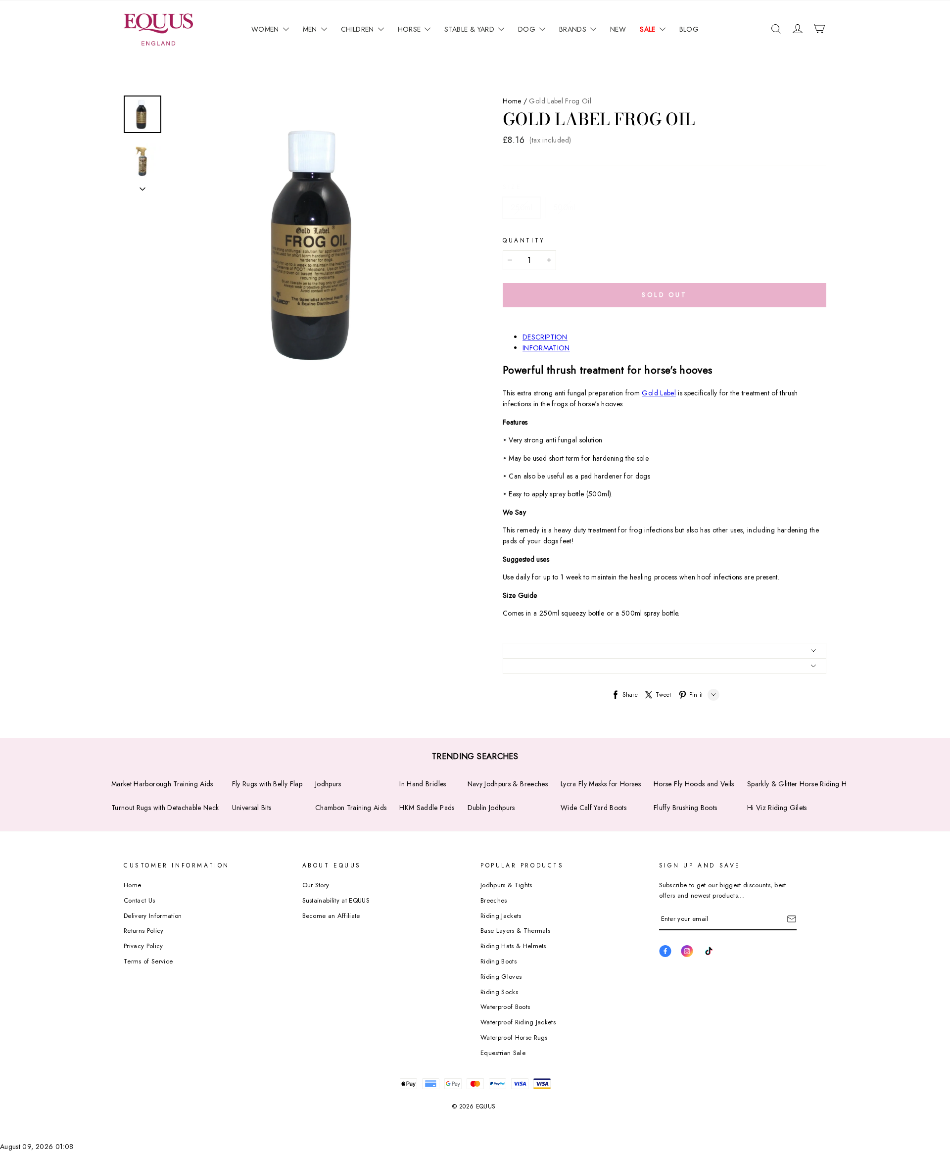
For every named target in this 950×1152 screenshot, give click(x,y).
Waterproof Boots (505, 1006)
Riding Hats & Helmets (513, 946)
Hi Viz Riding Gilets (777, 808)
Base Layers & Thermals (515, 930)
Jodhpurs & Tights (506, 885)
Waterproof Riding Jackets (518, 1022)
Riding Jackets (501, 915)
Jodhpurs (328, 784)
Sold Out (664, 294)
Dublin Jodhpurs (491, 808)
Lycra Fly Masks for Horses (601, 784)
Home (512, 101)
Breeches (493, 900)
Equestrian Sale (502, 1052)
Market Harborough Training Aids (162, 784)
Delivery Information (153, 915)
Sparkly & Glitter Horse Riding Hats (801, 784)
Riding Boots (498, 961)
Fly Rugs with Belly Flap (267, 784)
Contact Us (139, 900)
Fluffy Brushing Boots (685, 808)
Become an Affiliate (331, 915)
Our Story (316, 885)
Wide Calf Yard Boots (593, 808)
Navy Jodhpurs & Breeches (508, 784)
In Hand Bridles (422, 784)
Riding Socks (499, 992)
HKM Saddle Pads (426, 808)
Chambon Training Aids (350, 808)
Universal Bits (252, 808)
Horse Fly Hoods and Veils (694, 784)
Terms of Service (148, 961)
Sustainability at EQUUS (336, 900)
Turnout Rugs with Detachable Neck (165, 808)
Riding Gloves (501, 976)
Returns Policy (144, 930)
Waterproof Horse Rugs (514, 1037)
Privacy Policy (143, 946)
